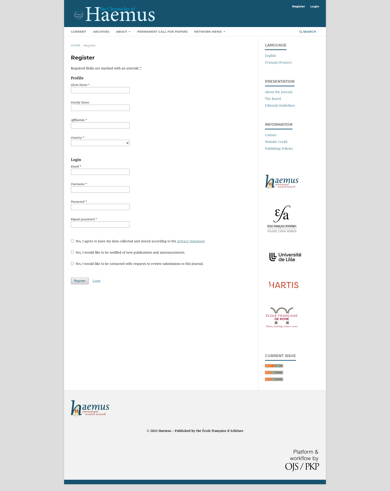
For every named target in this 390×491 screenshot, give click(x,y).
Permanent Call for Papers (162, 31)
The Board (273, 98)
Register (298, 6)
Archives (101, 31)
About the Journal (278, 92)
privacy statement (191, 241)
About (122, 31)
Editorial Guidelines (280, 105)
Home (76, 45)
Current (78, 31)
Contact (270, 135)
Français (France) (278, 62)
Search (309, 31)
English (270, 55)
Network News (208, 31)
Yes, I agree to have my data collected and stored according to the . (140, 241)
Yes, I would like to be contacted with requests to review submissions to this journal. (139, 264)
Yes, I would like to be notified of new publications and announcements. (130, 252)
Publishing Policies (279, 148)
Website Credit (276, 142)
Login (314, 6)
